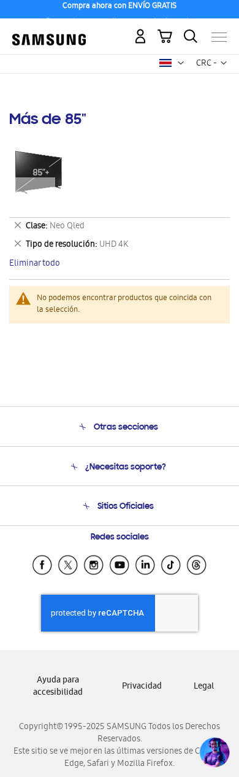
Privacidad (142, 687)
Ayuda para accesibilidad (58, 687)
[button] (181, 63)
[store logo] (49, 31)
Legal (204, 687)
